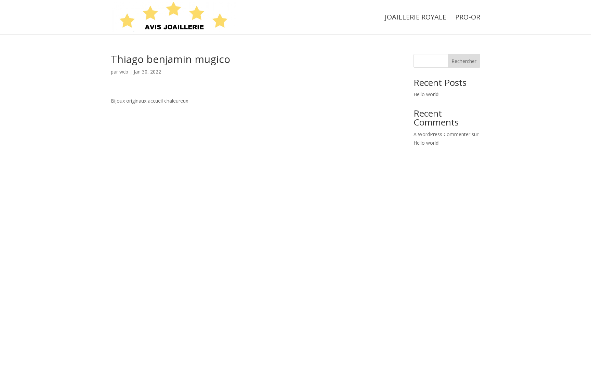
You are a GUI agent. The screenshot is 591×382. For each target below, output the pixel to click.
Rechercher (463, 61)
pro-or (467, 18)
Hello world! (426, 94)
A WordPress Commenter (441, 134)
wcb (123, 71)
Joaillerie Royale (415, 18)
